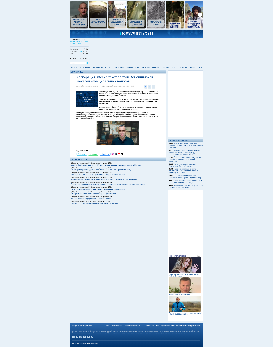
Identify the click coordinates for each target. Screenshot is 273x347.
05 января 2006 (106, 182)
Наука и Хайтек (133, 67)
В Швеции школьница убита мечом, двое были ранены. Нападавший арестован (185, 159)
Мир (111, 67)
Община (155, 67)
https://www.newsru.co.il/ (80, 163)
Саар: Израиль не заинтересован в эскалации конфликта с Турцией (185, 181)
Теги (107, 326)
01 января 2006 (106, 192)
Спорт (173, 67)
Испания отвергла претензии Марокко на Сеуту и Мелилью (183, 165)
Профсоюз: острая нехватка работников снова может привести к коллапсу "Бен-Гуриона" (183, 171)
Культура (165, 67)
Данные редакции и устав (165, 326)
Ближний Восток (100, 67)
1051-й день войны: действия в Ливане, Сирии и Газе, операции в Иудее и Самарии (186, 145)
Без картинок (149, 326)
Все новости (76, 67)
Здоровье (146, 67)
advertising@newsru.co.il (191, 326)
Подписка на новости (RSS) (133, 326)
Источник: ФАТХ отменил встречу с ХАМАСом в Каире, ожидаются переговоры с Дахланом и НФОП (185, 152)
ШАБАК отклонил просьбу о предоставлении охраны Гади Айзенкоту (185, 177)
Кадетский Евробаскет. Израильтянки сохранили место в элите (186, 186)
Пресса (192, 67)
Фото (200, 67)
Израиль (86, 67)
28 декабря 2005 (107, 197)
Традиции (183, 67)
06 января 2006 (106, 177)
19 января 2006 (106, 163)
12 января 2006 (106, 168)
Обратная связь (116, 326)
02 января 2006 (106, 187)
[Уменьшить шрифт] (145, 87)
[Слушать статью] (155, 87)
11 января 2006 (106, 173)
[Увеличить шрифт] (149, 87)
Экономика (119, 67)
